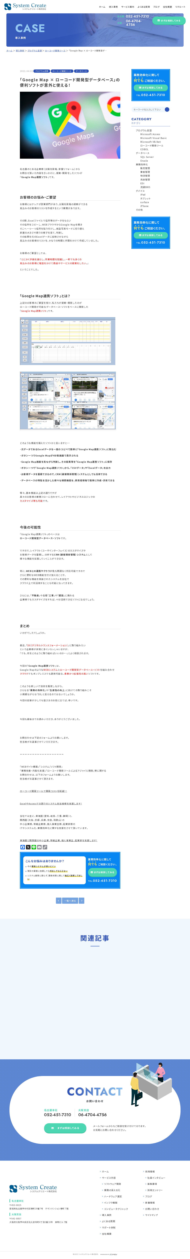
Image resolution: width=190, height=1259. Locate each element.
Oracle (144, 160)
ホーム (102, 6)
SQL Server (147, 157)
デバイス (140, 190)
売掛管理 (145, 179)
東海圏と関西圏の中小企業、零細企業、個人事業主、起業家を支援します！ (58, 840)
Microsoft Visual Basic (153, 138)
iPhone (144, 206)
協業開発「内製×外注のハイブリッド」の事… (95, 1006)
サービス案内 (127, 6)
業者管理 (145, 172)
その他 (139, 209)
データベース (81, 71)
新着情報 (150, 1202)
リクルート (180, 6)
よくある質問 (144, 6)
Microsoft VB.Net (150, 141)
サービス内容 (109, 1177)
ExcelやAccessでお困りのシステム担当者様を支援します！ (51, 803)
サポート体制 (109, 1227)
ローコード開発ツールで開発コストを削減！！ (43, 791)
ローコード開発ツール (55, 50)
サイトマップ (151, 1215)
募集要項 (152, 1183)
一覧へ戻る (70, 900)
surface (144, 202)
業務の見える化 (112, 1190)
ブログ (156, 6)
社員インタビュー (156, 1177)
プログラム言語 (35, 50)
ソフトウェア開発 (112, 1183)
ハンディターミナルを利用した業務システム (153, 1002)
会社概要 (167, 6)
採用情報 (150, 1171)
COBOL (144, 149)
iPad (142, 194)
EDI (142, 183)
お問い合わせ (152, 1209)
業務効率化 (142, 164)
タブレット (145, 198)
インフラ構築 (110, 1202)
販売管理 (145, 168)
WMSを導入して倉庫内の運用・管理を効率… (35, 1006)
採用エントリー (155, 1190)
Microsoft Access (150, 134)
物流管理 (145, 175)
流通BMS (145, 187)
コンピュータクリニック (116, 1209)
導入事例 (113, 6)
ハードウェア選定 (113, 1196)
